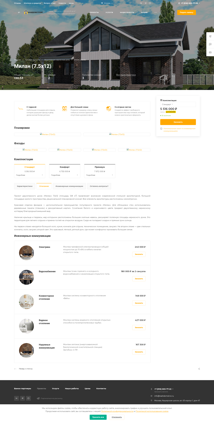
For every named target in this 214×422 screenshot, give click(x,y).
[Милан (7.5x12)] (47, 134)
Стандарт (30, 167)
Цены (87, 388)
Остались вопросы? (99, 186)
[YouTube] (150, 3)
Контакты (101, 388)
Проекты (41, 388)
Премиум (100, 167)
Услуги (55, 388)
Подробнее (20, 175)
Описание (44, 186)
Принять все (98, 417)
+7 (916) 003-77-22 (189, 3)
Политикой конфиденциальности (117, 411)
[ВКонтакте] (141, 3)
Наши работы (72, 388)
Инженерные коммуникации (69, 186)
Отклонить (117, 417)
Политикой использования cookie (152, 411)
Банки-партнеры (22, 388)
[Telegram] (145, 3)
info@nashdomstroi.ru (164, 396)
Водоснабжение (47, 271)
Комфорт (65, 167)
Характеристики (24, 186)
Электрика (44, 247)
